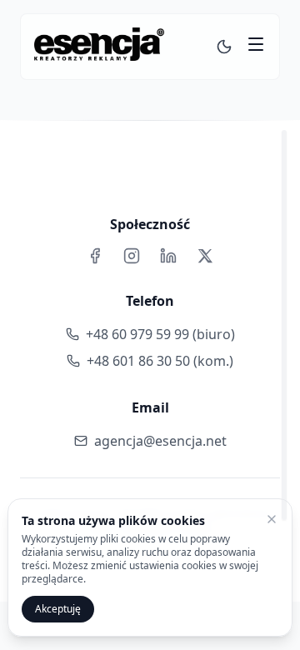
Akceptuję (58, 609)
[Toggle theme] (224, 47)
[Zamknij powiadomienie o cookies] (272, 519)
